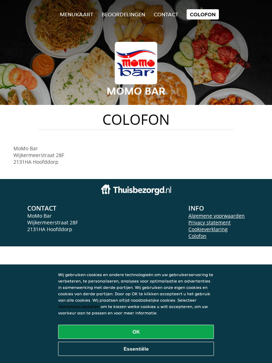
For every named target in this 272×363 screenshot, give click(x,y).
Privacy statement (209, 222)
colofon (203, 14)
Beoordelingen (123, 14)
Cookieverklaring (208, 229)
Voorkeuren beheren (79, 306)
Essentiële (136, 349)
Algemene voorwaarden (216, 215)
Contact (166, 14)
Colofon (197, 236)
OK (136, 332)
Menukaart (76, 14)
